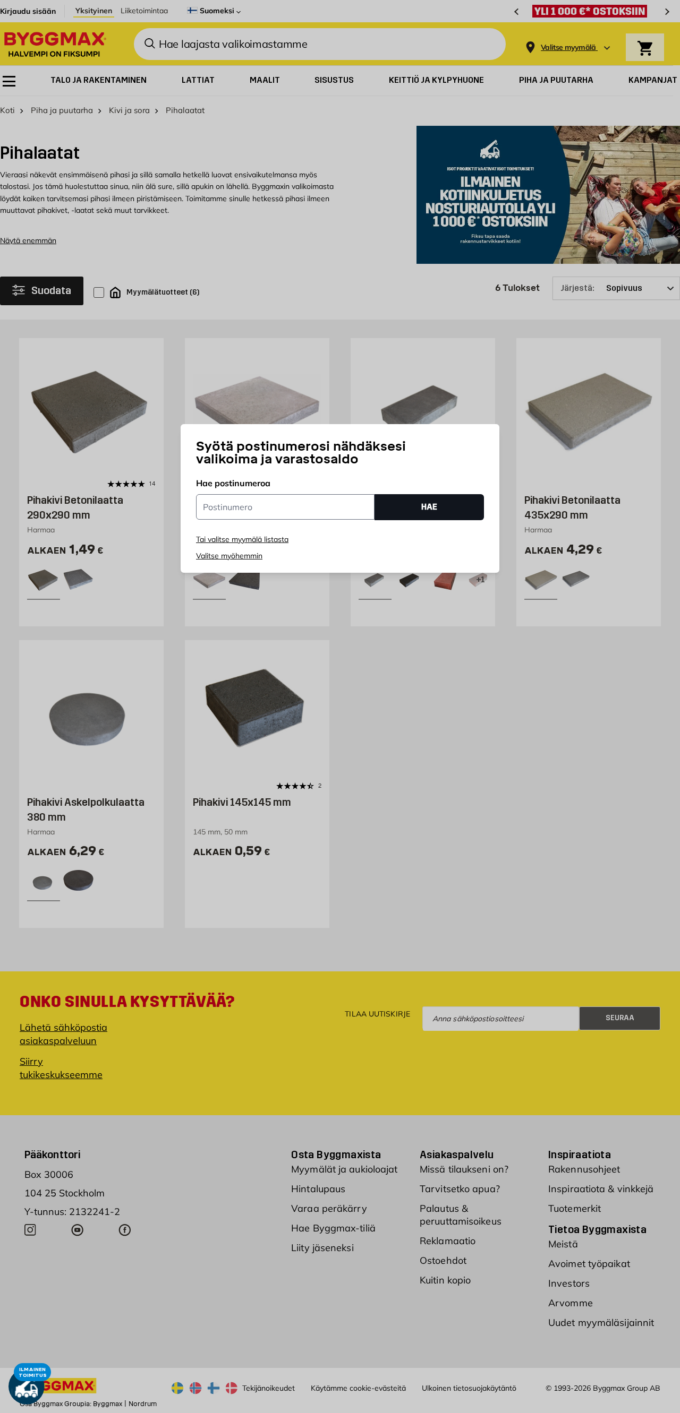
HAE (429, 507)
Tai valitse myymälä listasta (242, 539)
